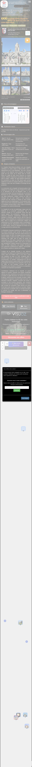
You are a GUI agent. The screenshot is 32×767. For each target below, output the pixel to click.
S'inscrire (16, 390)
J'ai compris (25, 398)
